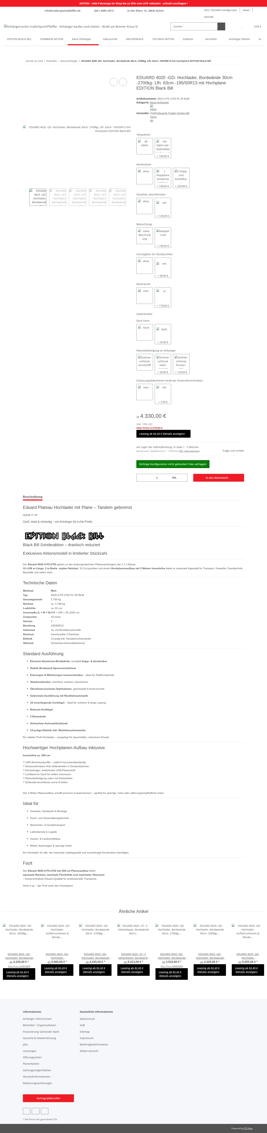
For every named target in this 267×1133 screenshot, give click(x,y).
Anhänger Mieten (239, 39)
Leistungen (29, 1051)
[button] (235, 26)
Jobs (25, 1044)
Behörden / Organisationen (39, 1025)
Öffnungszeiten (32, 1057)
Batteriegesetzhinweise (94, 1044)
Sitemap (85, 1031)
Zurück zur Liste (34, 61)
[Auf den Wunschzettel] (123, 82)
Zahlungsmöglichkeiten (37, 1070)
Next (129, 197)
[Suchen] (221, 26)
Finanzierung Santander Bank (41, 1031)
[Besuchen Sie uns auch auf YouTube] (35, 1111)
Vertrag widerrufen (48, 1098)
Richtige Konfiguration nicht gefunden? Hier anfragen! (173, 464)
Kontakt (208, 17)
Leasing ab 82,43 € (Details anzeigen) (162, 433)
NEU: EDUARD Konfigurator (220, 10)
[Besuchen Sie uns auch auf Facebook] (26, 1111)
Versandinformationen (36, 1076)
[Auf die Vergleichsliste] (114, 82)
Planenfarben (31, 1063)
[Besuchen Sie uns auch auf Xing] (44, 1111)
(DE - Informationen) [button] (189, 451)
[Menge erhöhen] (183, 477)
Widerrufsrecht (89, 1051)
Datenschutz (87, 1018)
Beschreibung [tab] (33, 496)
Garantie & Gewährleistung (39, 1038)
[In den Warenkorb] (26, 73)
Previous (26, 197)
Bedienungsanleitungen (37, 1083)
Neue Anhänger (159, 102)
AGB (82, 1025)
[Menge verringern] (140, 477)
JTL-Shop (248, 1128)
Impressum (87, 1038)
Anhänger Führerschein (37, 1018)
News (246, 10)
